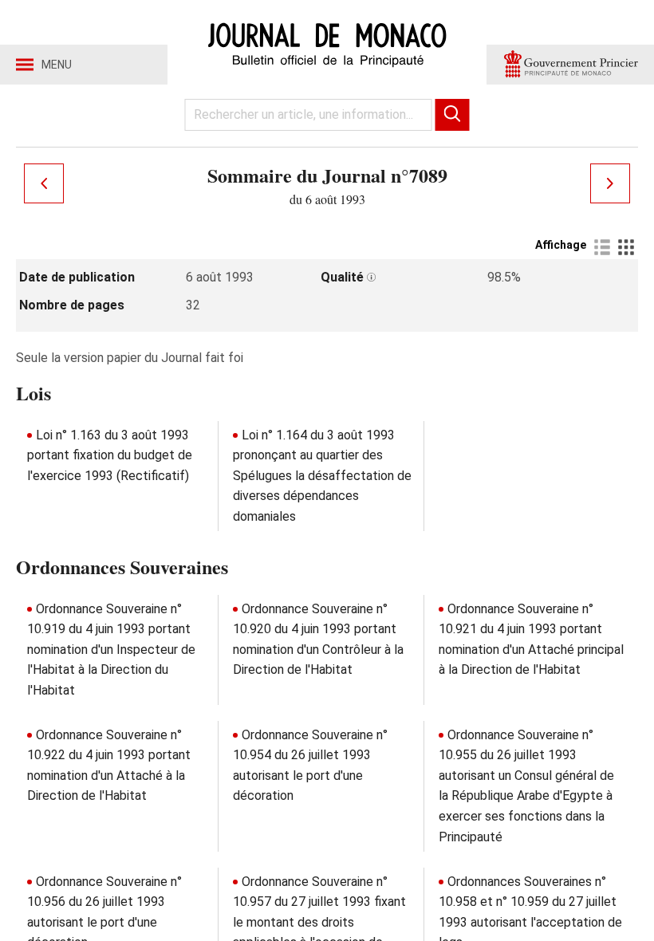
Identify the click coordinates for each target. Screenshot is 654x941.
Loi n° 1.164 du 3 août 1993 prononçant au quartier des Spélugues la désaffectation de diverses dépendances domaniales (322, 475)
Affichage (560, 244)
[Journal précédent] (44, 183)
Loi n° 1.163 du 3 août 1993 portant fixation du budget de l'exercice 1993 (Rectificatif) (109, 455)
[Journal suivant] (610, 183)
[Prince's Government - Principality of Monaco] (570, 65)
